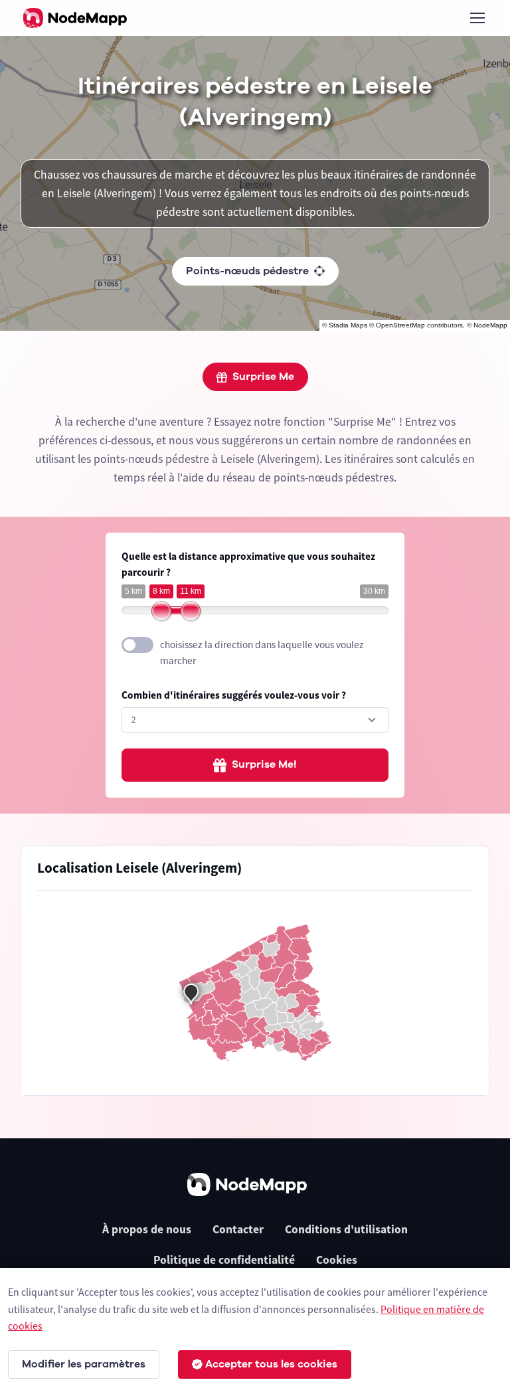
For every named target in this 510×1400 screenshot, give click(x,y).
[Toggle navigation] (477, 18)
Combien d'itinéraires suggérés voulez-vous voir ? (234, 695)
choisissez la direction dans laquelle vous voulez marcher (262, 652)
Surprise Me (263, 376)
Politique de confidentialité (224, 1260)
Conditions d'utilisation (346, 1229)
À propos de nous (146, 1229)
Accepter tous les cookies (271, 1364)
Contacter (238, 1229)
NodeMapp (490, 325)
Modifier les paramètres (83, 1364)
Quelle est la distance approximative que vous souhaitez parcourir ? (248, 564)
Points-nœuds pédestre (247, 271)
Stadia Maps (348, 325)
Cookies (336, 1260)
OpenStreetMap (400, 325)
